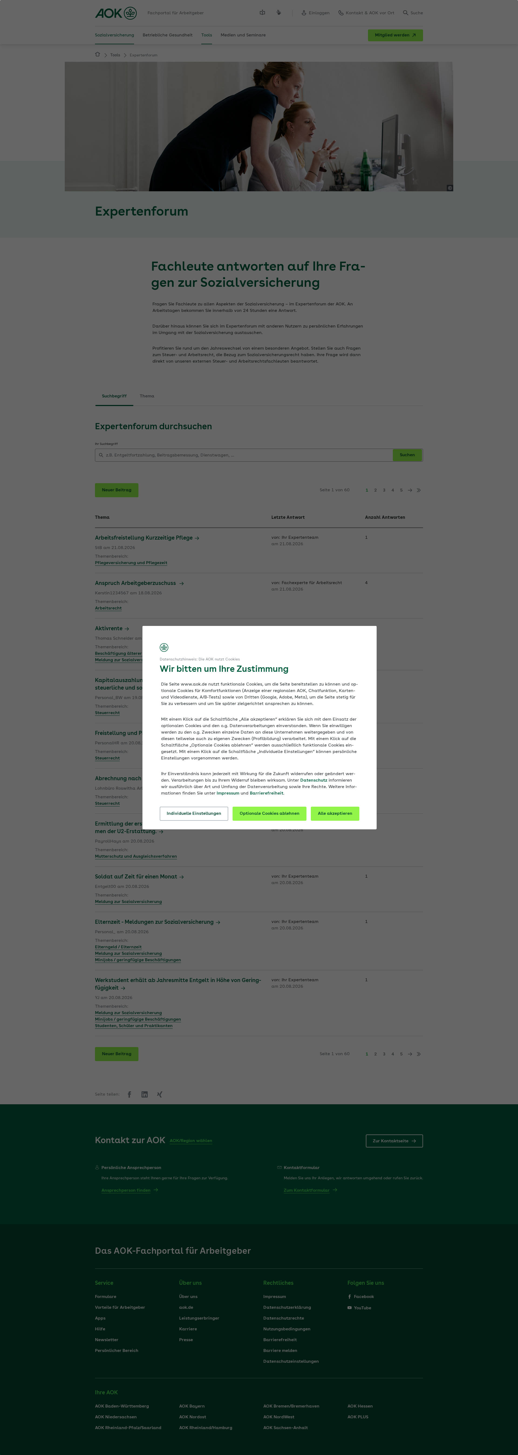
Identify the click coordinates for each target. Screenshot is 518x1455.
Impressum (228, 793)
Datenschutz (313, 780)
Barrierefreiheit (266, 793)
